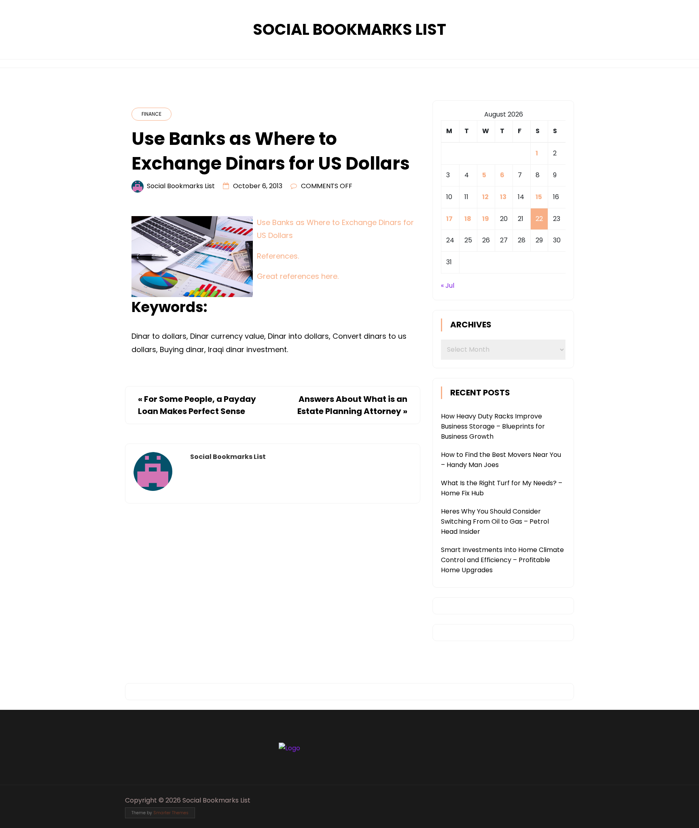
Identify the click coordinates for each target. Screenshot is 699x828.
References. (278, 256)
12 (485, 197)
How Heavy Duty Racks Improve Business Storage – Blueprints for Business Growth (493, 426)
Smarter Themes (171, 813)
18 (467, 218)
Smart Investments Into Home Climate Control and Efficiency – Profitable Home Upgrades (502, 560)
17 (449, 218)
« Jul (447, 285)
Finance (151, 113)
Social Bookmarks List (349, 29)
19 (485, 218)
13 (503, 197)
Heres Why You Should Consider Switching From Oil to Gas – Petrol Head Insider (495, 521)
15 (539, 197)
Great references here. (298, 276)
